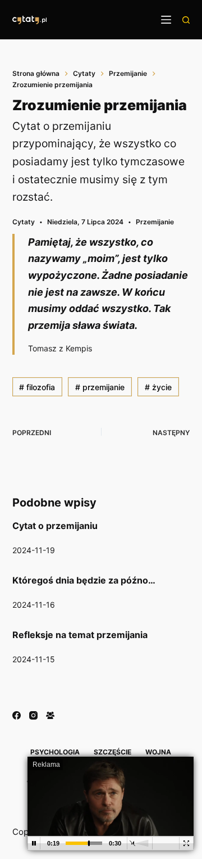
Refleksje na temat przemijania (80, 634)
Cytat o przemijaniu (55, 525)
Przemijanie (155, 222)
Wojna (158, 752)
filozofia (37, 387)
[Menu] (166, 20)
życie (158, 387)
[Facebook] (16, 715)
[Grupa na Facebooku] (50, 715)
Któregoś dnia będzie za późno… (83, 580)
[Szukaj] (186, 20)
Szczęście (112, 752)
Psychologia (55, 752)
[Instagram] (33, 715)
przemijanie (100, 387)
